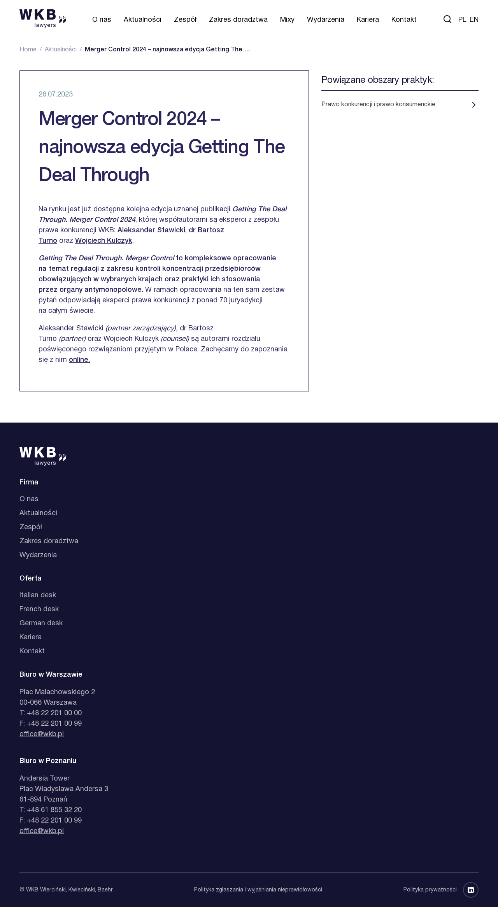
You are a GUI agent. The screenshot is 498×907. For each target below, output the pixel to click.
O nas (101, 20)
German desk (41, 623)
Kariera (368, 20)
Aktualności (142, 20)
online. (79, 360)
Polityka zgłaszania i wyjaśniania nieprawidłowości (258, 890)
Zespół (185, 20)
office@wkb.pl (41, 734)
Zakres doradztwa (238, 20)
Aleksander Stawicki (151, 230)
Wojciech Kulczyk (103, 241)
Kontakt (404, 20)
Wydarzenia (325, 20)
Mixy (287, 20)
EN (474, 20)
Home (28, 50)
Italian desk (37, 595)
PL (462, 20)
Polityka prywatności (430, 890)
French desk (39, 609)
